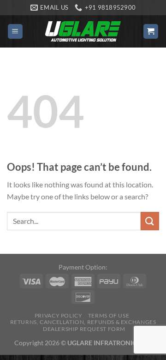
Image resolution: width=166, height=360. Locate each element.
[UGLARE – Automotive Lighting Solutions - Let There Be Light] (83, 31)
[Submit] (150, 221)
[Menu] (15, 31)
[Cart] (151, 31)
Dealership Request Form (84, 328)
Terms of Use (108, 315)
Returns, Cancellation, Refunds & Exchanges (83, 321)
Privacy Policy (59, 315)
